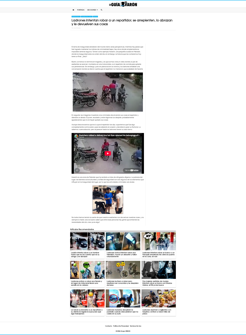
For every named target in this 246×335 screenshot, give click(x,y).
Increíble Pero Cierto (86, 16)
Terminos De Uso (135, 326)
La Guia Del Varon (123, 4)
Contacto (108, 326)
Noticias (95, 16)
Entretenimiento (76, 16)
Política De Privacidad (121, 326)
